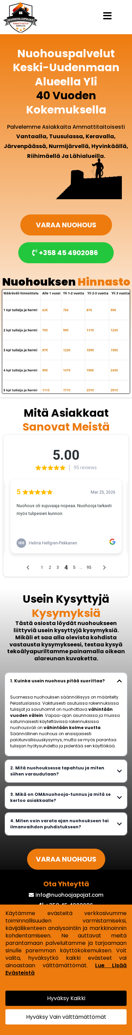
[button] (107, 17)
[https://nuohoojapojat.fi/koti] (20, 17)
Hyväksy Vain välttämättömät (66, 1017)
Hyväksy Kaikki (66, 998)
